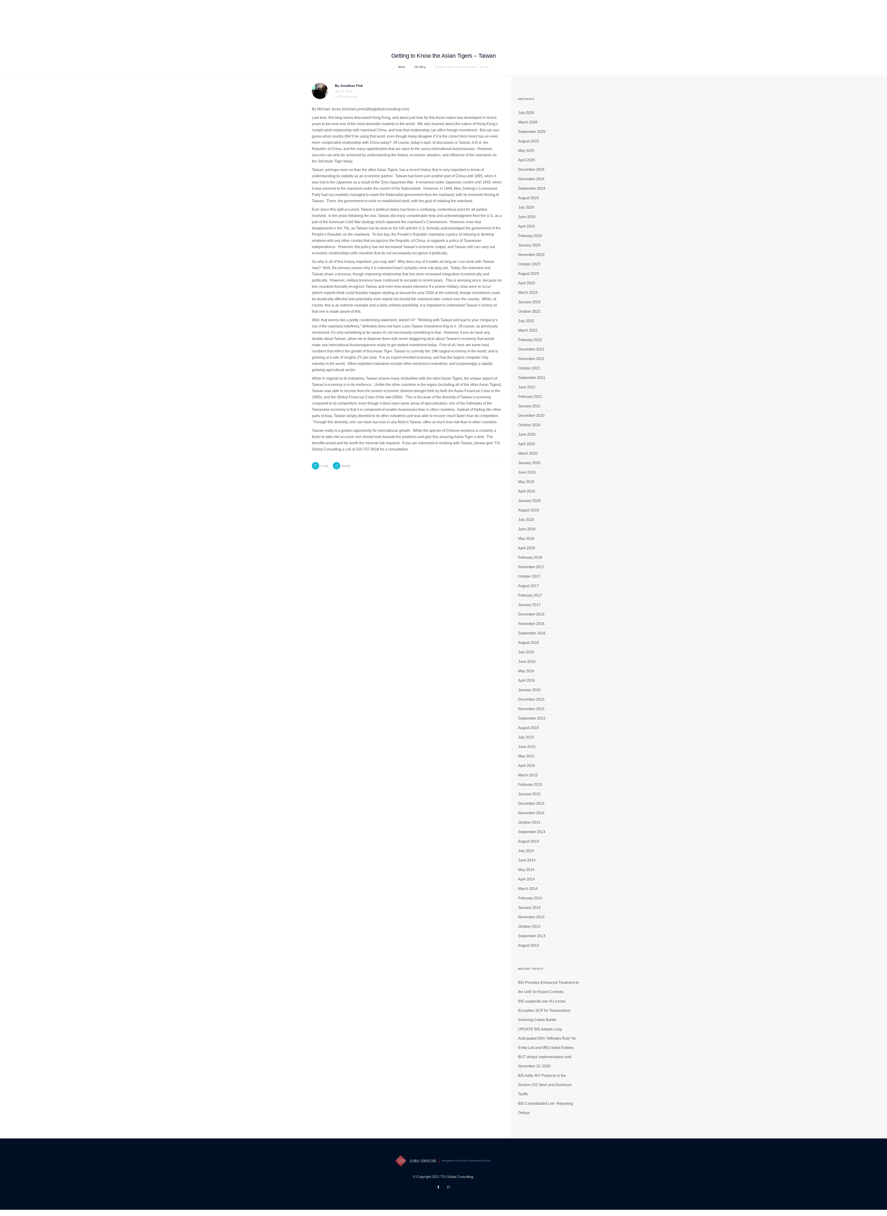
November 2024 (531, 179)
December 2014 (531, 803)
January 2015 (529, 794)
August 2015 (528, 728)
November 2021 (531, 359)
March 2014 (528, 889)
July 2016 (526, 652)
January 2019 (529, 501)
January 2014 (529, 908)
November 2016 (531, 624)
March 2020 (528, 453)
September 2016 (531, 633)
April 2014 (526, 879)
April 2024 (526, 226)
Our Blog (420, 67)
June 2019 (526, 472)
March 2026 (528, 122)
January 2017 (529, 605)
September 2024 (531, 188)
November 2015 (531, 709)
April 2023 (526, 283)
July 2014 (526, 851)
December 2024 (531, 169)
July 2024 (526, 207)
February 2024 (530, 236)
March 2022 (528, 330)
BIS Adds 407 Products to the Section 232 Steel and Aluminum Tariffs (545, 1085)
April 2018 (526, 548)
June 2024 (526, 217)
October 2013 (529, 926)
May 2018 (526, 538)
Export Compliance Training (525, 28)
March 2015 (528, 775)
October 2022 (529, 311)
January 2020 (529, 463)
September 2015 (531, 718)
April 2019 (526, 491)
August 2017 (528, 586)
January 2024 (529, 245)
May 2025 (526, 151)
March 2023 (528, 292)
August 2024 (528, 198)
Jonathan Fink (351, 85)
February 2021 (530, 397)
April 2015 (526, 766)
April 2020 (526, 444)
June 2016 (526, 662)
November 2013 (531, 917)
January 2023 (529, 302)
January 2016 (529, 690)
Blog (457, 28)
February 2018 (530, 557)
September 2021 (531, 378)
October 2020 (529, 425)
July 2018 (526, 520)
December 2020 (531, 415)
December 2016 (531, 614)
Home (340, 28)
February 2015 (530, 785)
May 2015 (526, 756)
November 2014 (531, 813)
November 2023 (531, 255)
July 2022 (526, 321)
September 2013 (531, 936)
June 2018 (526, 529)
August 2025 (528, 141)
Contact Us (480, 28)
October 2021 (529, 368)
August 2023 (528, 274)
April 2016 (526, 680)
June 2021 (526, 387)
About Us (361, 28)
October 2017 (529, 576)
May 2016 (526, 671)
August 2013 (528, 945)
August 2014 (528, 841)
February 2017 (530, 595)
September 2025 (531, 132)
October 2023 (529, 264)
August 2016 (528, 643)
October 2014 (529, 822)
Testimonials (432, 28)
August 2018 (528, 510)
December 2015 (531, 699)
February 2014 (530, 898)
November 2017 (531, 567)
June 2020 (526, 434)
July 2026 (526, 113)
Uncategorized (347, 96)
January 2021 (529, 406)
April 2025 (526, 160)
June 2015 (526, 747)
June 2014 (526, 860)
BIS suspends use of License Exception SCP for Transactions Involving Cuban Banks (544, 1010)
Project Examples (394, 28)
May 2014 (526, 870)
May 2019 (526, 482)
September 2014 (531, 832)
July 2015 (526, 737)
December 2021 (531, 349)
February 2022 (530, 340)
